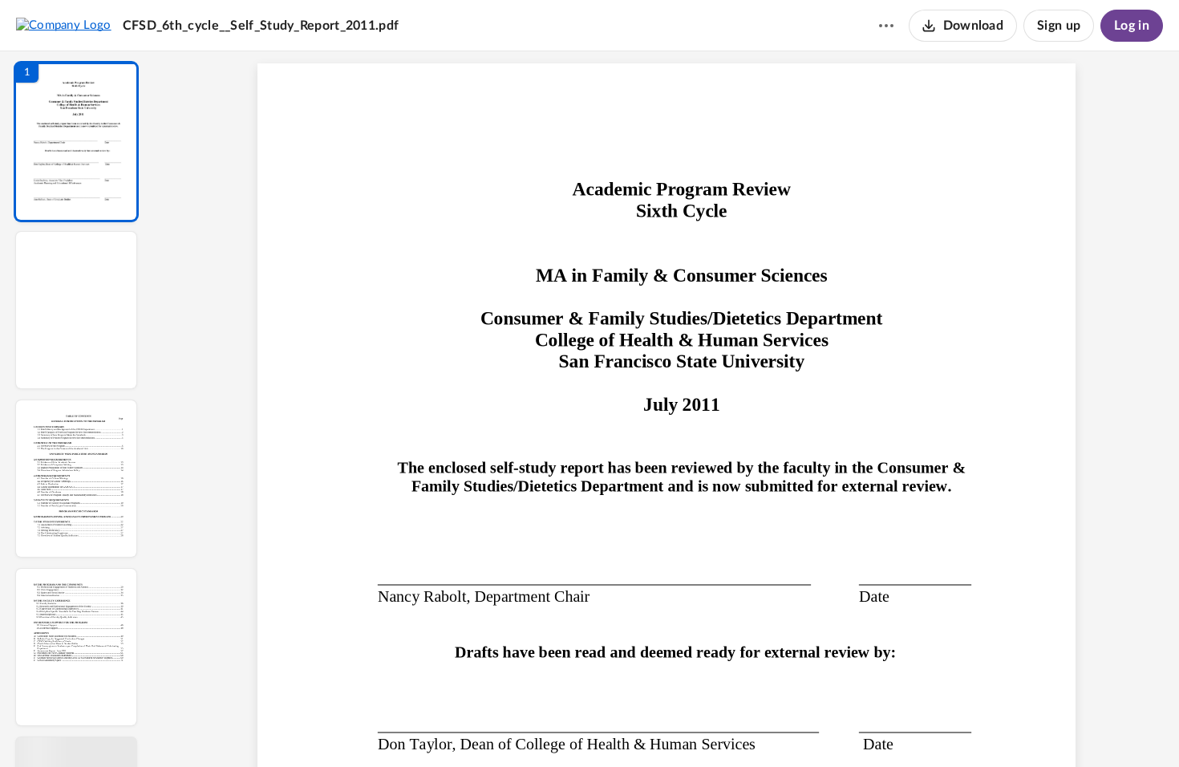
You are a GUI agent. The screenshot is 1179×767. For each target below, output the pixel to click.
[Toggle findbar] (548, 728)
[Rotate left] (755, 728)
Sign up (1058, 25)
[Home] (63, 25)
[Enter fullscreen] (814, 728)
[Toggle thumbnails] (519, 728)
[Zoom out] (668, 727)
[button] (76, 141)
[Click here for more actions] (886, 26)
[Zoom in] (722, 727)
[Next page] (634, 727)
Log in (1131, 25)
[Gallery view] (785, 728)
